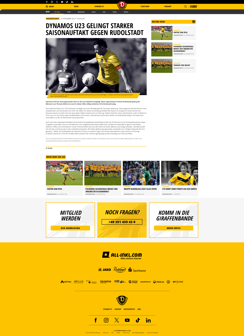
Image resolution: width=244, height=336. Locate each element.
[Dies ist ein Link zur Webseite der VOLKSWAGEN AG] (168, 282)
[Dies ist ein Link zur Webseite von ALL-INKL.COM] (122, 255)
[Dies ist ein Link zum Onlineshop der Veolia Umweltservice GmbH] (158, 282)
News (76, 6)
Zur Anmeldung (70, 228)
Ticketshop (144, 6)
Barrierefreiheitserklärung (93, 332)
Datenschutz (126, 332)
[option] (64, 178)
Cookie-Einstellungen (152, 332)
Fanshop (167, 6)
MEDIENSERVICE (129, 309)
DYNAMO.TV (99, 6)
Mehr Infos (173, 228)
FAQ (112, 332)
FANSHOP (118, 309)
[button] (185, 6)
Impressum (106, 332)
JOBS (139, 309)
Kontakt (118, 332)
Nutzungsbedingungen (138, 332)
